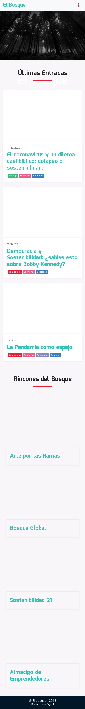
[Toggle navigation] (79, 5)
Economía (25, 175)
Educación (42, 355)
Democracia (15, 272)
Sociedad (38, 175)
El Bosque (14, 5)
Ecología (13, 175)
